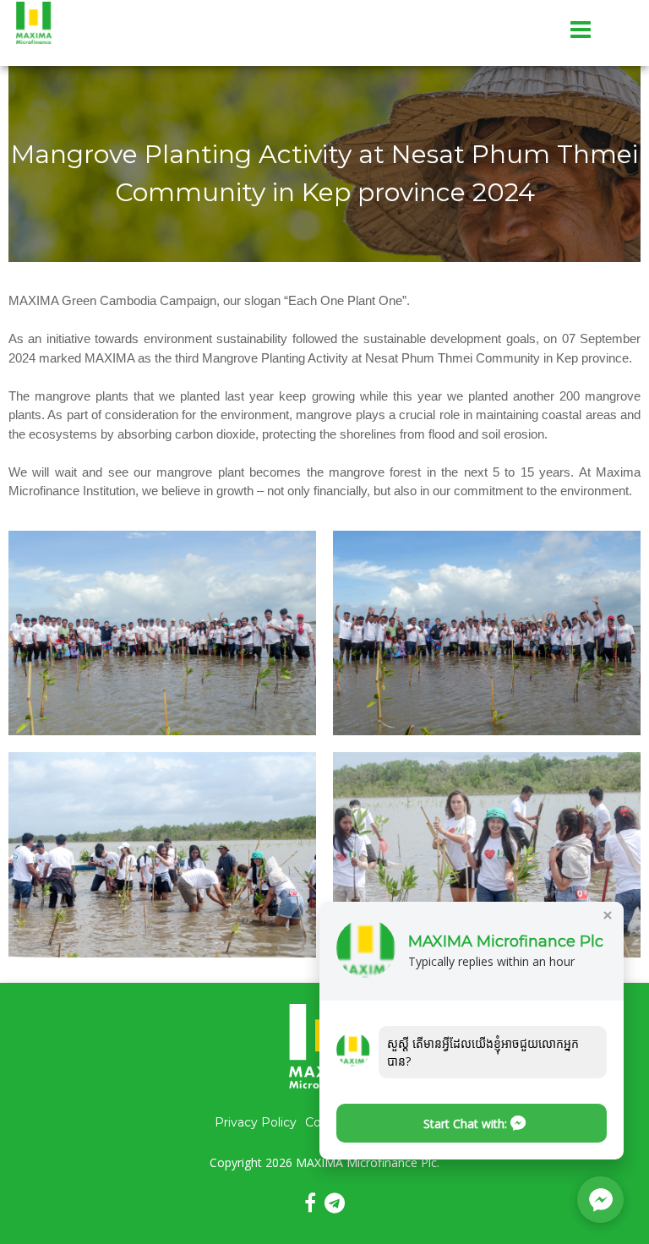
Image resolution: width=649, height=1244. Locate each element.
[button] (471, 1123)
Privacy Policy (256, 1122)
